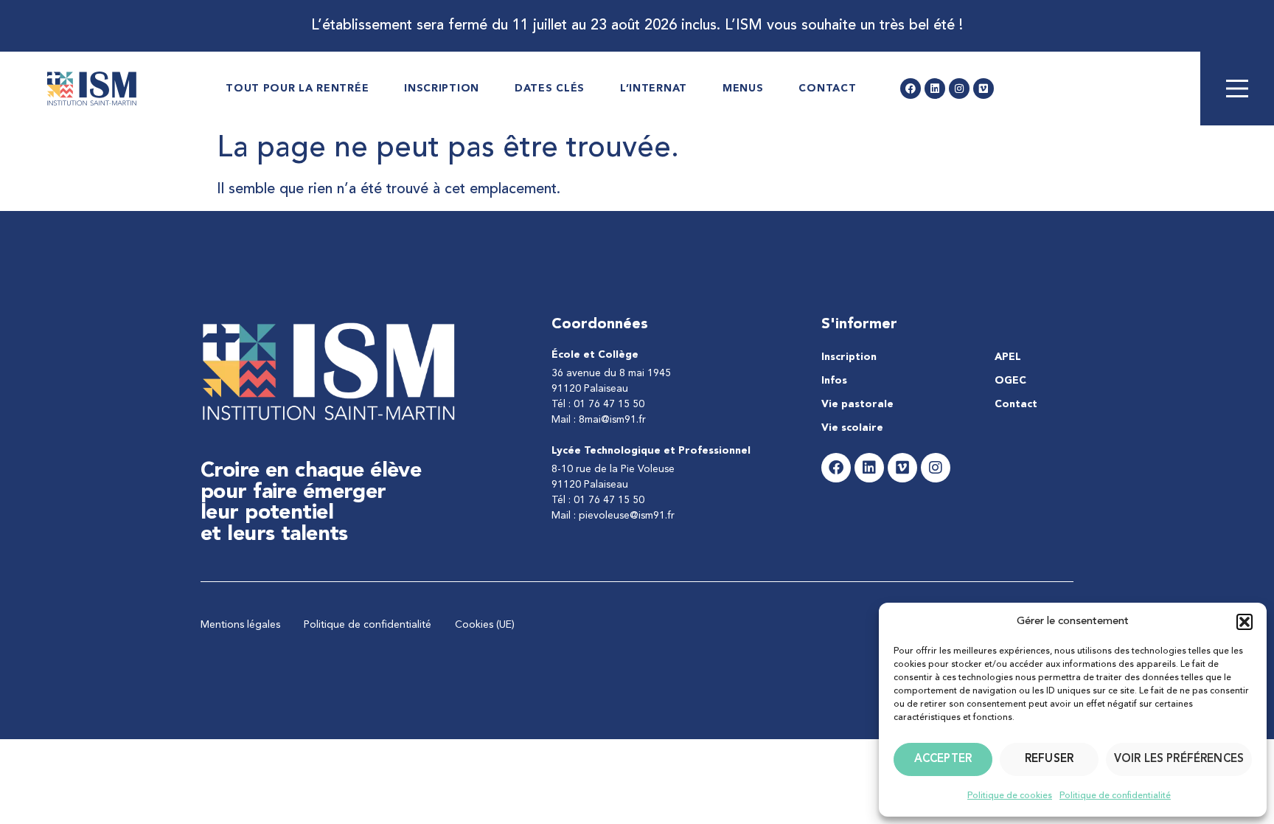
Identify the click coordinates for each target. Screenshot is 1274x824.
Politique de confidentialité (1115, 796)
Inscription (441, 88)
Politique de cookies (1009, 796)
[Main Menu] (1237, 88)
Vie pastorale (857, 404)
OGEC (1010, 380)
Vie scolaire (852, 428)
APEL (1008, 357)
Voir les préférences (1179, 759)
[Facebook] (910, 88)
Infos (834, 380)
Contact (827, 88)
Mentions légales (240, 625)
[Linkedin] (935, 88)
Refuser (1049, 759)
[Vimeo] (983, 88)
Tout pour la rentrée (297, 88)
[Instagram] (959, 88)
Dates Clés (550, 88)
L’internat (653, 88)
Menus (743, 88)
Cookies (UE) (485, 625)
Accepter (943, 759)
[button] (1244, 621)
